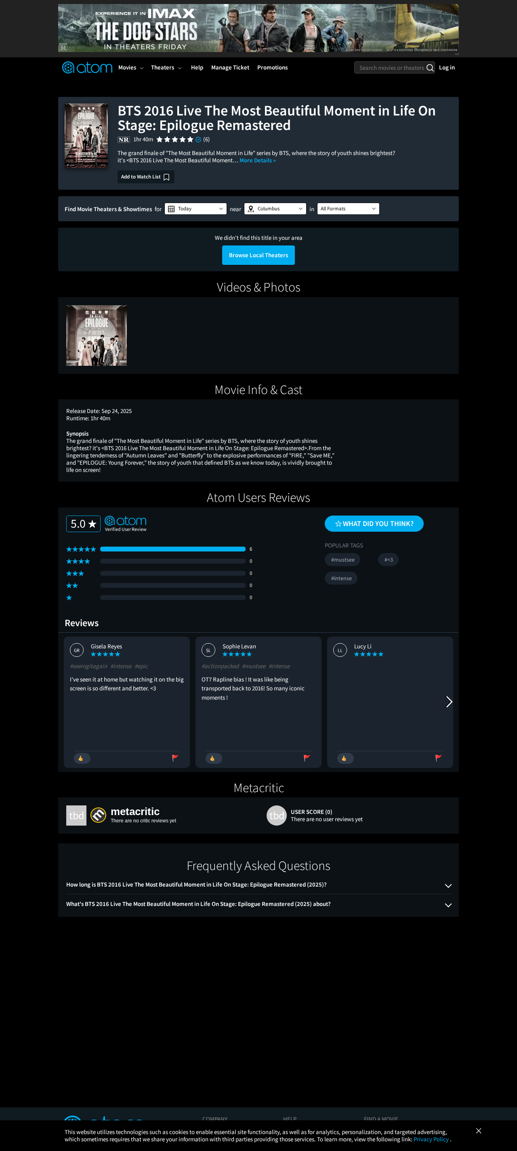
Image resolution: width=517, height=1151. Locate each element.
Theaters (162, 67)
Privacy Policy (432, 1139)
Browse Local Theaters (258, 255)
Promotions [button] (272, 67)
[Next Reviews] (449, 702)
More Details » (258, 160)
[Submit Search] (430, 67)
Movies (127, 67)
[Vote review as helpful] (82, 758)
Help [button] (197, 67)
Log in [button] (447, 67)
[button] (195, 209)
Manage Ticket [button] (230, 67)
